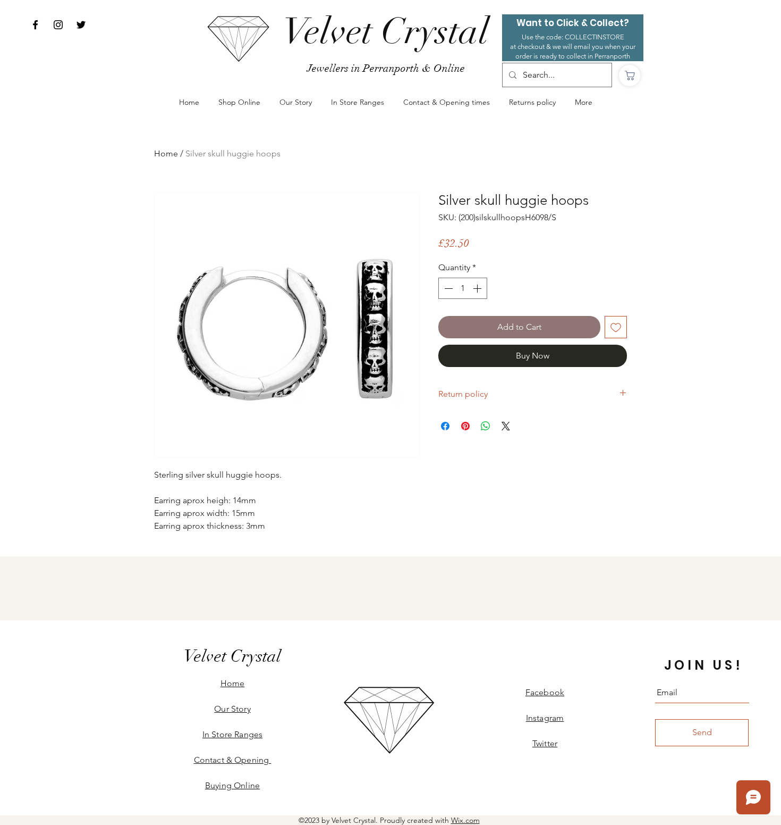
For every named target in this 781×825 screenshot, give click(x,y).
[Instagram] (58, 25)
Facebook (544, 692)
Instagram (545, 718)
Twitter (544, 743)
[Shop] (629, 75)
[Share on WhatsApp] (485, 426)
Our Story (232, 709)
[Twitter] (81, 25)
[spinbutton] (463, 288)
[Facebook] (35, 25)
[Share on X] (505, 426)
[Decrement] (447, 288)
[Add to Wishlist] (616, 327)
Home (166, 153)
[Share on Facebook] (445, 426)
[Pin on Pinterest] (465, 426)
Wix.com (465, 820)
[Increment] (478, 288)
